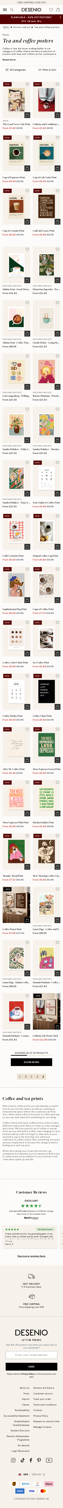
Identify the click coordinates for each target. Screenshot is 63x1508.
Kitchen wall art (21, 27)
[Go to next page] (43, 1077)
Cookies (37, 1410)
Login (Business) (21, 1451)
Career (26, 1404)
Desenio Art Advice (43, 1388)
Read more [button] (9, 59)
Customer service (43, 1393)
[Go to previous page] (20, 1077)
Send (31, 1366)
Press (27, 1393)
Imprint (26, 1399)
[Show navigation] (4, 10)
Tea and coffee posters (47, 27)
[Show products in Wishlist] (51, 10)
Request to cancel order (46, 1421)
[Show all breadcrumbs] (6, 27)
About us (25, 1388)
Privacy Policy (27, 1374)
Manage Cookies (42, 1427)
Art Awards (24, 1445)
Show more (31, 1062)
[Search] (12, 10)
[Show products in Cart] (58, 10)
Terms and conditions (45, 1404)
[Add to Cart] (27, 115)
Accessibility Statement (17, 1416)
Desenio (41, 1498)
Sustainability (22, 1410)
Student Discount (20, 1430)
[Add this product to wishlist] (27, 84)
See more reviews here (31, 1256)
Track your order (42, 1399)
